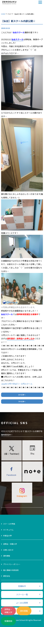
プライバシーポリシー (11, 564)
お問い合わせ (8, 550)
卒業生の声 (7, 535)
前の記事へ (22, 395)
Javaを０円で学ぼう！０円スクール (17, 383)
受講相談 (8, 621)
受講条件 (22, 586)
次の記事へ (22, 401)
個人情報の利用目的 (11, 570)
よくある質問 (22, 602)
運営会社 (6, 576)
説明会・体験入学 (8, 611)
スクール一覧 (22, 594)
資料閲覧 (24, 610)
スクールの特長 (9, 524)
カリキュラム (8, 529)
